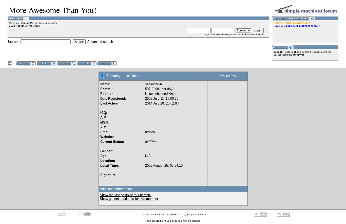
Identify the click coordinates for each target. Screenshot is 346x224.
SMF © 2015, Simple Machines (188, 214)
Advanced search (100, 42)
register (52, 23)
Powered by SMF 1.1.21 (154, 214)
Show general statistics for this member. (129, 199)
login (42, 23)
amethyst (298, 54)
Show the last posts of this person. (125, 195)
